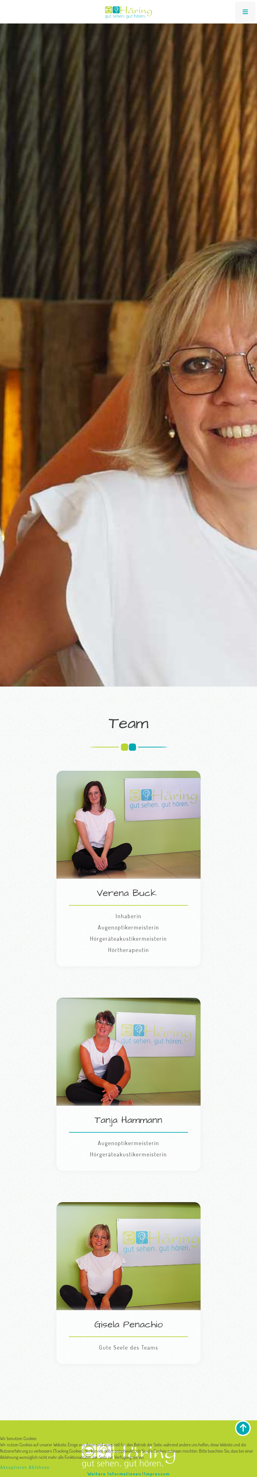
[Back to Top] (243, 1428)
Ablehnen (39, 1467)
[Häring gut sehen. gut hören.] (128, 12)
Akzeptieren (13, 1467)
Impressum (157, 1473)
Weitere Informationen (114, 1473)
